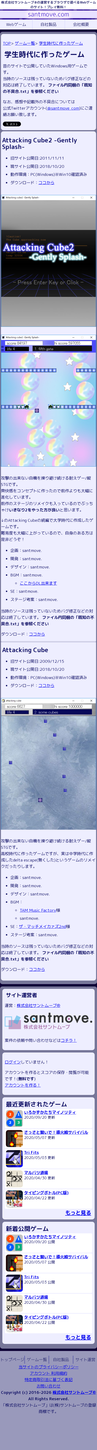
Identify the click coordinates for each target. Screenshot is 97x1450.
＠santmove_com (63, 108)
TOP (7, 43)
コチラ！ (69, 1040)
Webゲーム (16, 24)
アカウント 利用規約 (48, 1373)
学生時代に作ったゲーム (61, 43)
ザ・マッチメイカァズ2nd (42, 926)
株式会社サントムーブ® (38, 1005)
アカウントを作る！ (23, 1085)
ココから (46, 183)
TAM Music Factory (38, 910)
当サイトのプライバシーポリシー (49, 1367)
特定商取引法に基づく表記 (48, 1380)
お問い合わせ (48, 1386)
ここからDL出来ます (38, 583)
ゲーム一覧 (25, 43)
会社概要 (81, 24)
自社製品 (48, 24)
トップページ (12, 1360)
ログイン (13, 1062)
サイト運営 (85, 1360)
